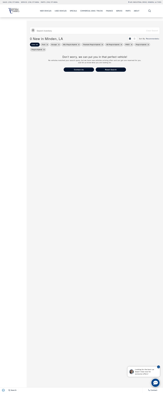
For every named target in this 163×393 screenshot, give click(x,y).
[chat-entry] (155, 382)
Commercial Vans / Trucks (91, 11)
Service (119, 11)
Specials (73, 11)
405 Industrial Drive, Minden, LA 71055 (145, 2)
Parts (128, 11)
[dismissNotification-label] (158, 366)
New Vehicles (45, 11)
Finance (109, 11)
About (136, 11)
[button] (149, 10)
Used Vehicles (61, 11)
